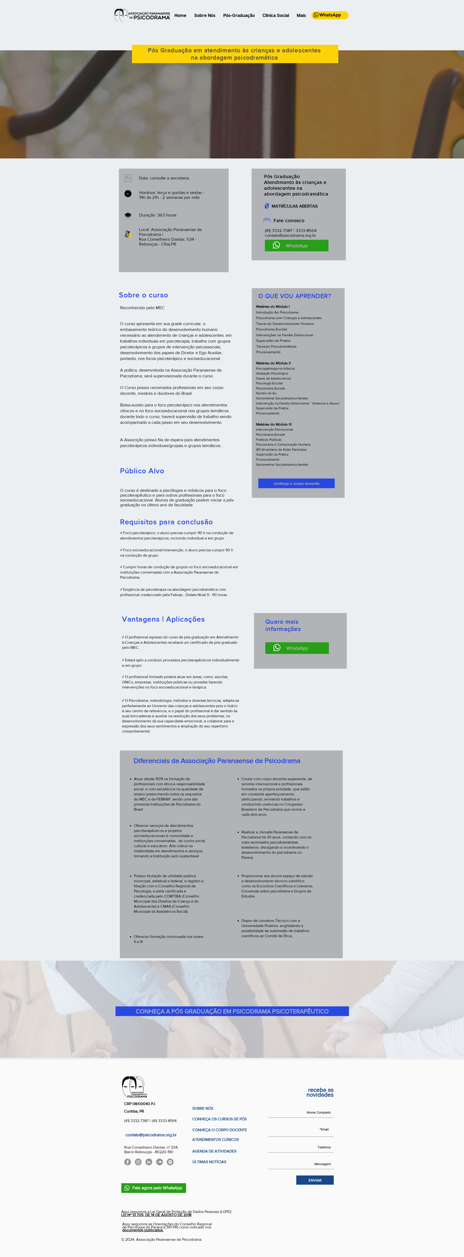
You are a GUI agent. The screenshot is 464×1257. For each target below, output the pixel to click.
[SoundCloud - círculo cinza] (159, 1162)
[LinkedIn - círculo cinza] (148, 1162)
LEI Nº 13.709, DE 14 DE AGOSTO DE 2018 (156, 1215)
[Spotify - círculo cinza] (170, 1162)
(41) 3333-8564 (164, 1121)
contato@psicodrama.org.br (290, 235)
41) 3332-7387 (137, 1121)
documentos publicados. (143, 1230)
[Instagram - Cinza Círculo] (138, 1162)
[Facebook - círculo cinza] (127, 1162)
